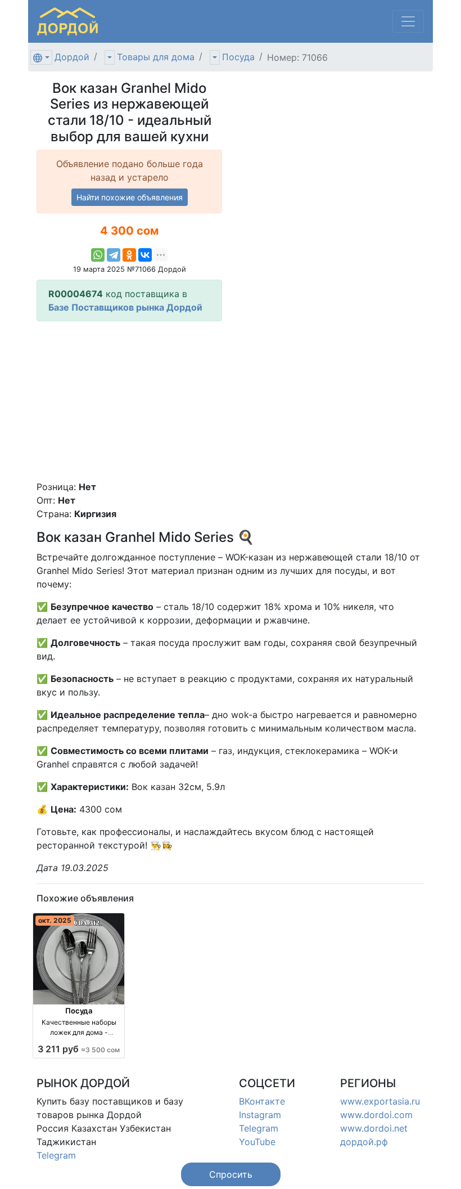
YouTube (257, 1141)
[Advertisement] (129, 400)
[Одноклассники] (129, 255)
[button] (230, 1174)
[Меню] (408, 21)
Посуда (238, 56)
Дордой (72, 56)
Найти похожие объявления (129, 197)
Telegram (56, 1155)
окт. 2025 (54, 920)
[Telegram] (113, 255)
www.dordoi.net (374, 1128)
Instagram (260, 1114)
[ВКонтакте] (145, 255)
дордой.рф (364, 1141)
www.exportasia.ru (380, 1101)
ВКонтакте (262, 1101)
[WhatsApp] (98, 255)
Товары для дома (156, 56)
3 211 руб (79, 1049)
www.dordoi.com (376, 1114)
